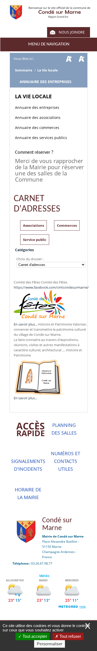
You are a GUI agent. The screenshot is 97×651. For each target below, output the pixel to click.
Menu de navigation (48, 44)
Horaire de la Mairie (28, 493)
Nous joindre (72, 32)
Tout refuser (69, 636)
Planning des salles (64, 429)
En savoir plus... (25, 324)
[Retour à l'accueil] (50, 16)
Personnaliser (49, 644)
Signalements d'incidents (28, 465)
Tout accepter (34, 636)
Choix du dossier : (30, 259)
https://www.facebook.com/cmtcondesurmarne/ (51, 287)
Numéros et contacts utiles (65, 461)
